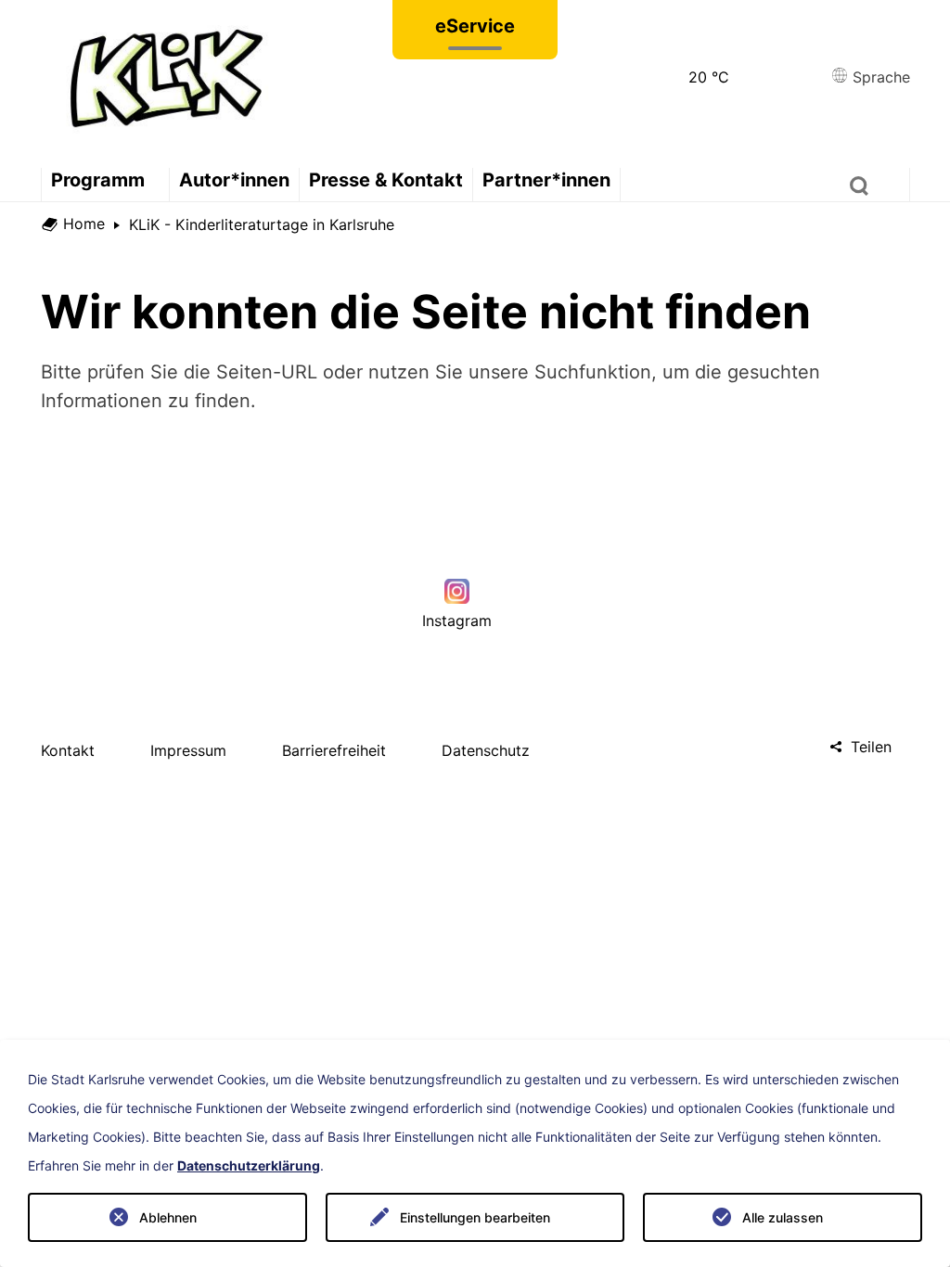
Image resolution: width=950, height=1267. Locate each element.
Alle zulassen (782, 1217)
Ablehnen (168, 1217)
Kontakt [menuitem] (68, 750)
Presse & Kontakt (386, 180)
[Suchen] (863, 184)
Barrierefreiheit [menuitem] (334, 750)
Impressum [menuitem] (188, 750)
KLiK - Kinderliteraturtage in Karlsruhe (261, 224)
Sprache (879, 77)
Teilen (871, 746)
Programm (98, 180)
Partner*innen (546, 180)
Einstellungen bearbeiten (475, 1217)
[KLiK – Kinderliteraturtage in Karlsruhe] (165, 75)
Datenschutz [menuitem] (486, 750)
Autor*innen (234, 180)
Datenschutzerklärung (248, 1165)
